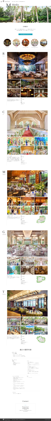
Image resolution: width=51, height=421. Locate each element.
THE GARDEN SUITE (34, 47)
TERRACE (43, 47)
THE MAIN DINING (25, 47)
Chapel (16, 47)
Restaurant (7, 47)
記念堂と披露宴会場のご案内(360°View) (25, 34)
